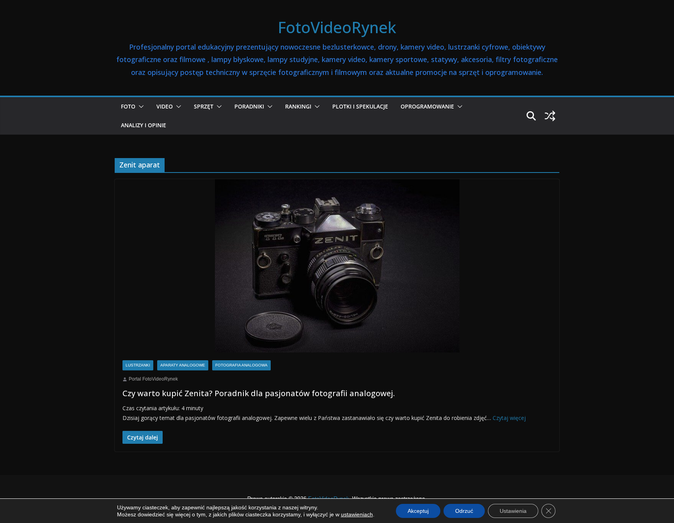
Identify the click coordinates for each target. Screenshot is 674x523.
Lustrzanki (138, 365)
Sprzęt (203, 106)
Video (164, 106)
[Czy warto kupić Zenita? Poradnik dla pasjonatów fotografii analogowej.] (337, 266)
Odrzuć (464, 511)
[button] (139, 106)
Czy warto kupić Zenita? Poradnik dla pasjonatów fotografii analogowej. (258, 393)
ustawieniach (357, 514)
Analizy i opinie (143, 125)
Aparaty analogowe (182, 365)
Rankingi (298, 106)
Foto (128, 106)
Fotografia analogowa (241, 365)
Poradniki (249, 106)
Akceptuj (418, 511)
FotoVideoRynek (337, 27)
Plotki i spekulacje (360, 106)
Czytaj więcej (509, 418)
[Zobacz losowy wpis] (550, 116)
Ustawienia (513, 511)
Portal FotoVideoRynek (153, 379)
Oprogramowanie (427, 106)
